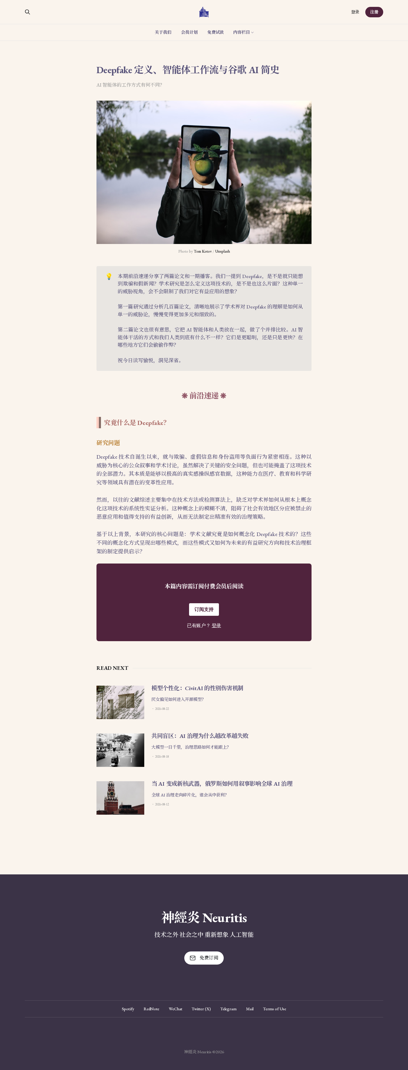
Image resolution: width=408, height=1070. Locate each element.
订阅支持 (204, 609)
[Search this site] (27, 11)
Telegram (228, 1008)
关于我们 (163, 32)
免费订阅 (209, 958)
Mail (250, 1008)
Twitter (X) (201, 1008)
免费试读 (215, 32)
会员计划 (189, 32)
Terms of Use (274, 1008)
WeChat (175, 1008)
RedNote (151, 1008)
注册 (374, 12)
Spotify (128, 1008)
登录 (355, 12)
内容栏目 (241, 32)
